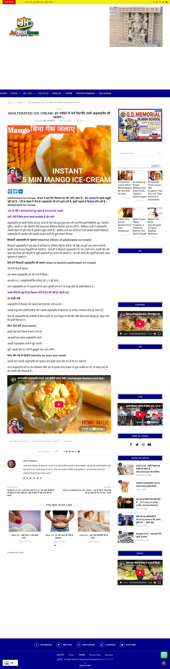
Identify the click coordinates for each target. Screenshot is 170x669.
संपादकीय (82, 655)
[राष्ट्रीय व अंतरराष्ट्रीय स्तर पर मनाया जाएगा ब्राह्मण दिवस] (125, 487)
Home (3, 93)
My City (27, 93)
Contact (71, 655)
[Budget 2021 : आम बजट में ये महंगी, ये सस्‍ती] (125, 537)
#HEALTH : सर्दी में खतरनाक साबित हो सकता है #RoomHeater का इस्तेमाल (148, 469)
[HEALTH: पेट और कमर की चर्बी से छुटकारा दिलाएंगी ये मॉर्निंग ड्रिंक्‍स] (59, 521)
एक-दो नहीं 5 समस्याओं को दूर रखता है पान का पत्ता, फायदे (35, 210)
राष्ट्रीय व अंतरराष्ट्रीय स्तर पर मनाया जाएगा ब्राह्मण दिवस (148, 484)
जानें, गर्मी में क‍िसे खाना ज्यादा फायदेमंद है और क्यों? (31, 216)
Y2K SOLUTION (107, 659)
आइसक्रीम (94, 198)
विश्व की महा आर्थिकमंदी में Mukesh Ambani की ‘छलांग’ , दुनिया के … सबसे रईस (149, 519)
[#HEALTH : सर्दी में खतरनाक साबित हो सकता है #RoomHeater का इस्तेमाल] (125, 469)
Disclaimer (109, 655)
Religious (105, 93)
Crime (68, 93)
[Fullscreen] (159, 333)
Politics (43, 93)
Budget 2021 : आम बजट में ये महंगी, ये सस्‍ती (148, 535)
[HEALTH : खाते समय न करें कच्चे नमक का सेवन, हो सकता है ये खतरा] (25, 521)
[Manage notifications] (164, 663)
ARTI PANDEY (49, 121)
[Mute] (155, 333)
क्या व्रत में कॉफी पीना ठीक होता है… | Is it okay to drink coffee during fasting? (148, 502)
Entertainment (85, 93)
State (14, 93)
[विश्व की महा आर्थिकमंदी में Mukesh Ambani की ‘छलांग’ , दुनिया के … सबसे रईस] (125, 520)
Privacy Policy (95, 655)
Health (56, 93)
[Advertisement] (85, 69)
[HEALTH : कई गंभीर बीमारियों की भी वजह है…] (94, 521)
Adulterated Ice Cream (18, 441)
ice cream (68, 441)
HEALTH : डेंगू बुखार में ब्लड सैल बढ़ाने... (39, 2)
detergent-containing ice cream (46, 441)
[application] (140, 323)
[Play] (121, 333)
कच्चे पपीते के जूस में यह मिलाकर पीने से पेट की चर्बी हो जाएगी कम (38, 292)
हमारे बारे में (60, 655)
